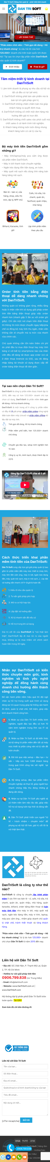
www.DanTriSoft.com (11, 990)
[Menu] (3, 8)
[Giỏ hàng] (46, 9)
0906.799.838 (24, 1148)
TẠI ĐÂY (18, 1000)
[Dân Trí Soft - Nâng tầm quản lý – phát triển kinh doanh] (25, 8)
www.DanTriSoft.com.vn (23, 986)
